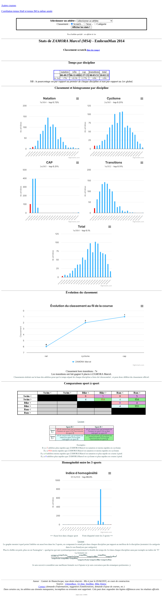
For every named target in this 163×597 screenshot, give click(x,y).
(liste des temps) (93, 50)
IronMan (90, 584)
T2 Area (81, 584)
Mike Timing (100, 584)
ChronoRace (70, 584)
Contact (41, 586)
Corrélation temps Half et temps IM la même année (26, 11)
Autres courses (8, 5)
